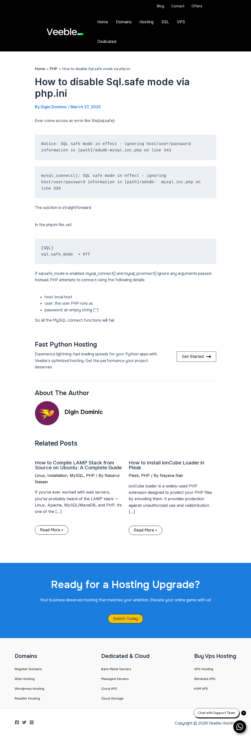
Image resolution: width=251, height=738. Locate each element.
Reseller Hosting (27, 698)
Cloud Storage (112, 698)
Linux (40, 475)
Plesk (134, 475)
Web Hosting (25, 679)
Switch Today (125, 618)
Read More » (51, 529)
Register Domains (28, 669)
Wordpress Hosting (29, 689)
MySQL (77, 475)
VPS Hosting (203, 669)
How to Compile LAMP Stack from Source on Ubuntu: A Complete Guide (78, 465)
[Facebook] (17, 722)
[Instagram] (31, 722)
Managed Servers (115, 679)
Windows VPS (204, 679)
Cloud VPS (109, 689)
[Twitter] (24, 722)
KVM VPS (201, 689)
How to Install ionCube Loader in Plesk (166, 465)
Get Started (193, 356)
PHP (90, 475)
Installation (57, 475)
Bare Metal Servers (116, 669)
